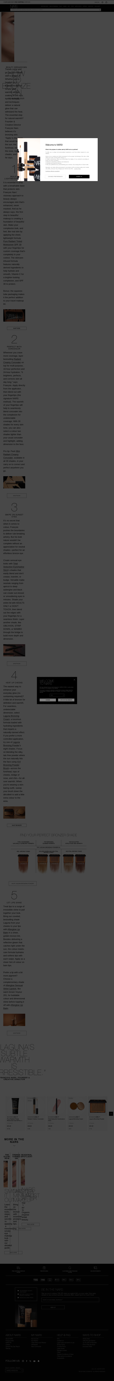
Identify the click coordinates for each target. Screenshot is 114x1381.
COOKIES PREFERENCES (55, 176)
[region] (58, 159)
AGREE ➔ (79, 176)
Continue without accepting (52, 171)
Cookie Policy (77, 168)
